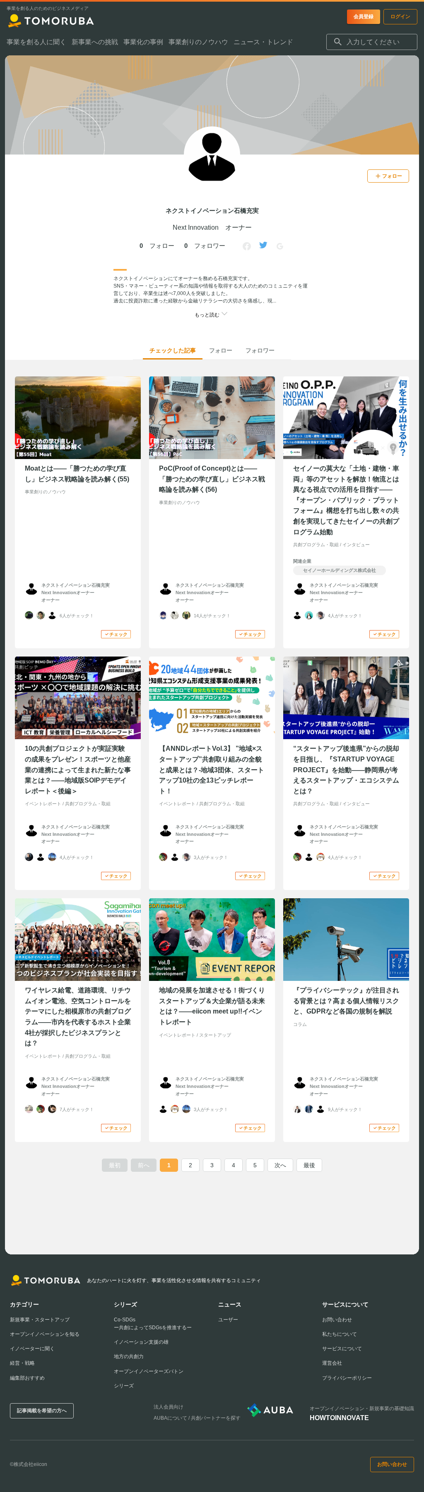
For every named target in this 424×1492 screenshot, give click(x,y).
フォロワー (260, 350)
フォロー (220, 350)
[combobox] (371, 42)
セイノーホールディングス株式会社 (339, 570)
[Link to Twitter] (263, 246)
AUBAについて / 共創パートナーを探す (197, 1418)
